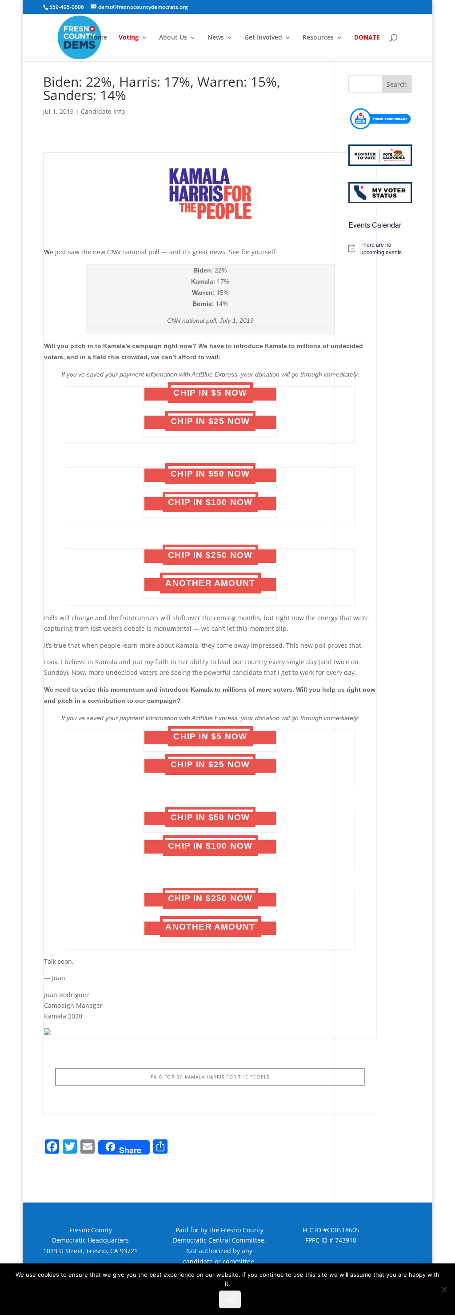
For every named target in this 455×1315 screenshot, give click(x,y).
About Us (173, 37)
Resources (318, 37)
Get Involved (263, 37)
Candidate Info (103, 111)
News (216, 37)
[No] (443, 1289)
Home (98, 37)
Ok (230, 1299)
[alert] (380, 248)
